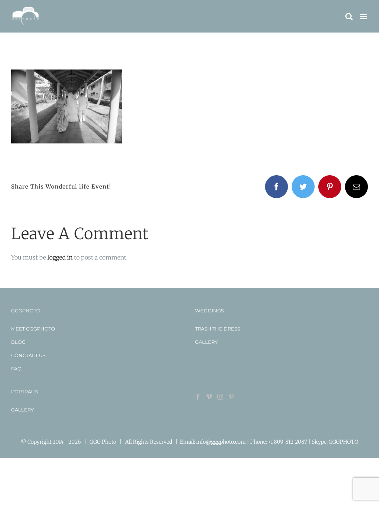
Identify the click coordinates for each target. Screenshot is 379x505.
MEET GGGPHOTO (33, 329)
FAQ (16, 369)
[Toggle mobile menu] (364, 16)
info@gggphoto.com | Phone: (232, 441)
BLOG (18, 342)
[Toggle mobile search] (349, 16)
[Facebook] (198, 397)
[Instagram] (220, 397)
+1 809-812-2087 (288, 441)
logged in (60, 257)
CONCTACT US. (29, 355)
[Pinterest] (231, 397)
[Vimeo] (209, 397)
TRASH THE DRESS (217, 329)
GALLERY (206, 342)
